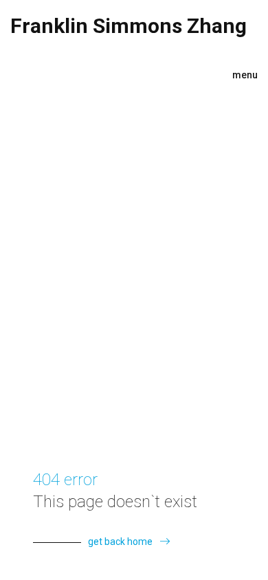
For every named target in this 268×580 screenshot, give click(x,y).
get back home (120, 541)
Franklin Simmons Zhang (128, 26)
